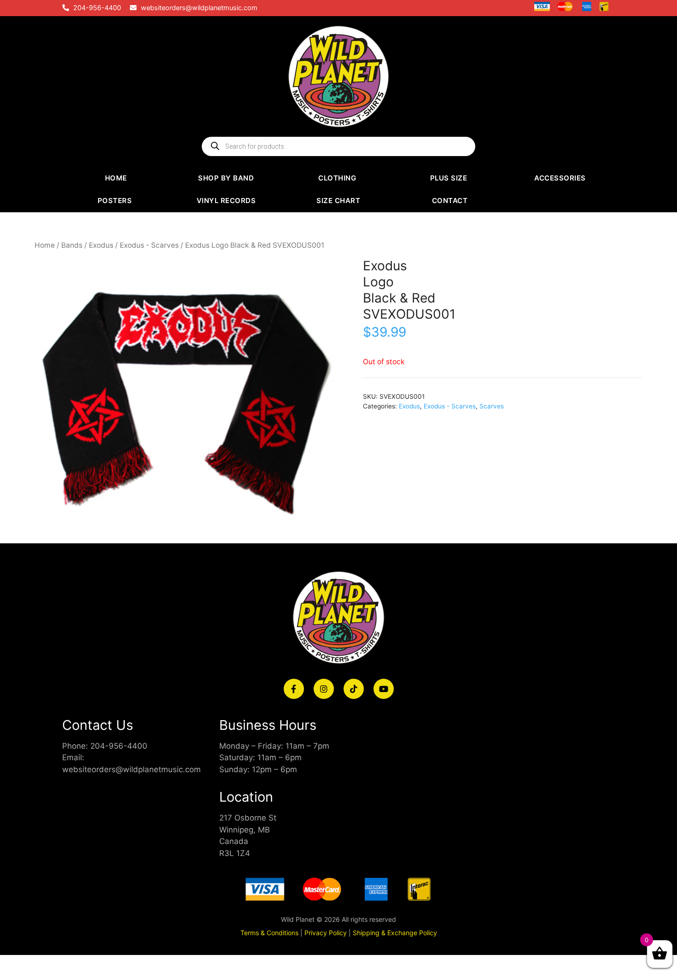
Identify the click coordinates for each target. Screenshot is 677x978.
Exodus (101, 245)
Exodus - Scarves (149, 245)
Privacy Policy (325, 933)
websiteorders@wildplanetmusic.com (199, 8)
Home (45, 245)
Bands (71, 245)
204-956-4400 (97, 8)
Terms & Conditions (269, 933)
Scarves (491, 406)
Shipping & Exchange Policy (395, 933)
